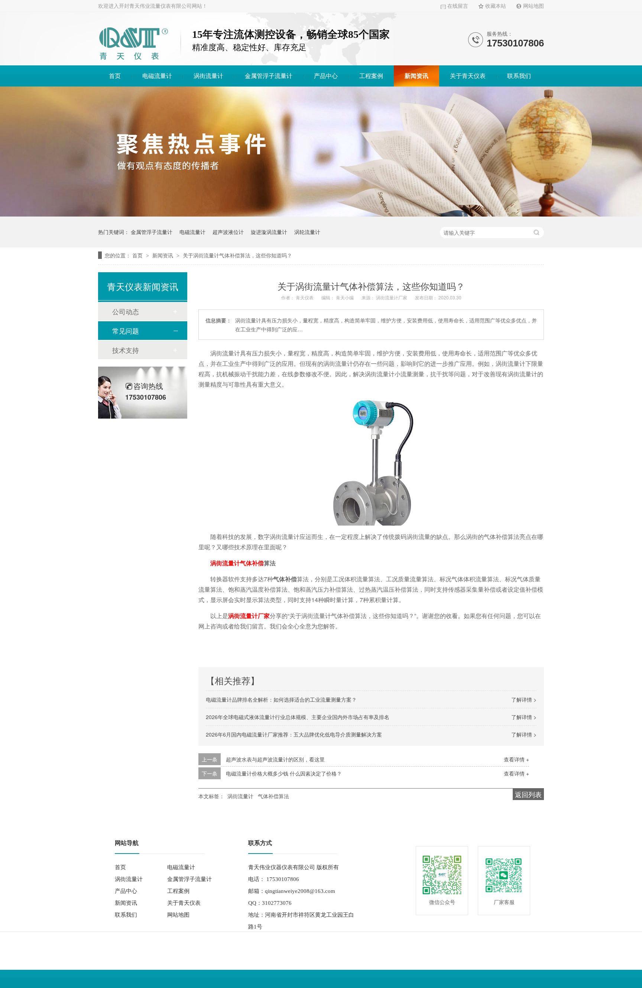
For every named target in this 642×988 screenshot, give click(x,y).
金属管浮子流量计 (268, 76)
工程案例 (371, 76)
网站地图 (533, 6)
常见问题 (125, 330)
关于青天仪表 (468, 76)
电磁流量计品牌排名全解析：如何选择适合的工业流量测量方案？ (281, 699)
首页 (115, 76)
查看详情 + (516, 759)
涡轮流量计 (307, 231)
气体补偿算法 (273, 796)
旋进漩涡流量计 (269, 231)
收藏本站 (495, 6)
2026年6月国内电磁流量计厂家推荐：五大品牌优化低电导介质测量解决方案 (294, 734)
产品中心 (326, 76)
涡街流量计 (208, 76)
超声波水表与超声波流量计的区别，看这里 (275, 759)
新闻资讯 (416, 76)
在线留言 (457, 6)
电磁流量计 (157, 76)
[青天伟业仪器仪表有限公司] (133, 61)
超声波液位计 (228, 231)
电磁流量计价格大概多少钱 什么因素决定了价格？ (284, 773)
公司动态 (125, 311)
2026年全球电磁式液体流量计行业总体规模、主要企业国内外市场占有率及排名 (297, 717)
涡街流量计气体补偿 (237, 563)
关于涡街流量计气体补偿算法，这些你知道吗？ (237, 255)
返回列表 (528, 794)
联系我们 (519, 76)
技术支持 (125, 350)
